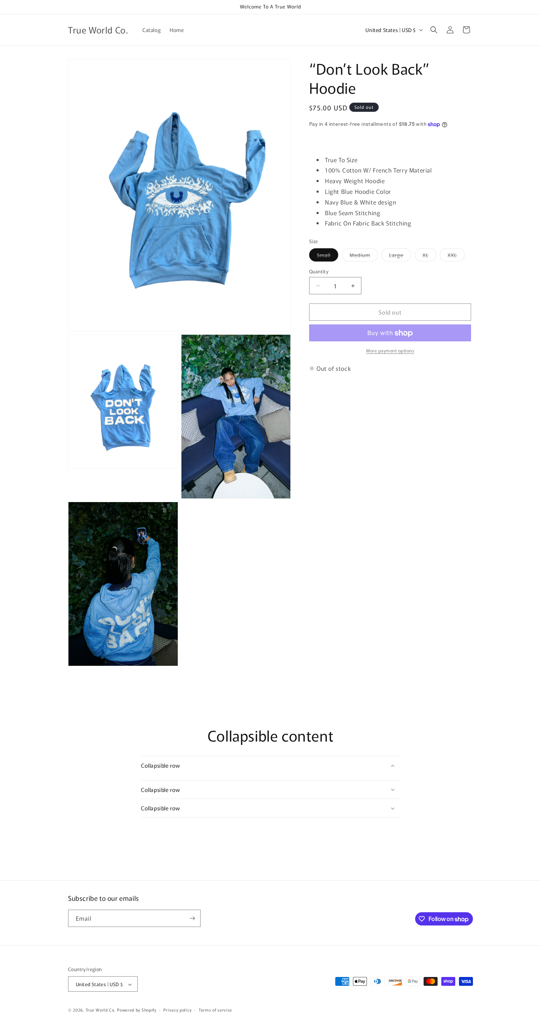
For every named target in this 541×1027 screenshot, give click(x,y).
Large (400, 256)
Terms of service (215, 1010)
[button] (434, 30)
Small (327, 256)
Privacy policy (177, 1010)
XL (429, 256)
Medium (364, 256)
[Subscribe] (192, 918)
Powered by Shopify (136, 1010)
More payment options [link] (390, 351)
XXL (456, 256)
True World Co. (101, 1010)
